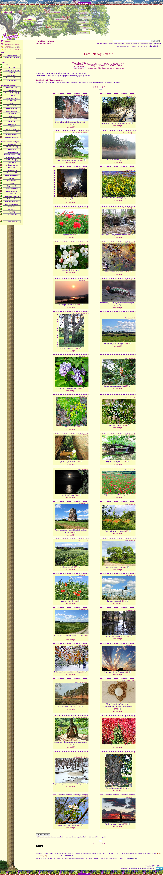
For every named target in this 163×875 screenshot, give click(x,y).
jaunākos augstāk (79, 68)
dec (117, 68)
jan (120, 68)
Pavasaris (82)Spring (92, 65)
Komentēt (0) (70, 127)
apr (92, 68)
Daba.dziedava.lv (13, 50)
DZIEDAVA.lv (84, 3)
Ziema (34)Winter (120, 65)
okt (111, 68)
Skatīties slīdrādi (42, 80)
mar (89, 68)
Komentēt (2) (70, 464)
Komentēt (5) (70, 202)
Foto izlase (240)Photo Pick (79, 64)
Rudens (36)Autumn (111, 65)
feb (123, 68)
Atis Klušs (85, 435)
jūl (102, 68)
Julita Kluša (132, 96)
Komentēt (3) (70, 640)
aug (104, 68)
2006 (69, 124)
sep (108, 68)
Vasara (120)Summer (102, 65)
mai (95, 68)
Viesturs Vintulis (131, 280)
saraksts (12, 44)
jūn (99, 68)
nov (114, 68)
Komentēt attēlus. (56, 80)
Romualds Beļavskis (82, 95)
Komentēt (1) (70, 237)
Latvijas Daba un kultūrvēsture (45, 42)
